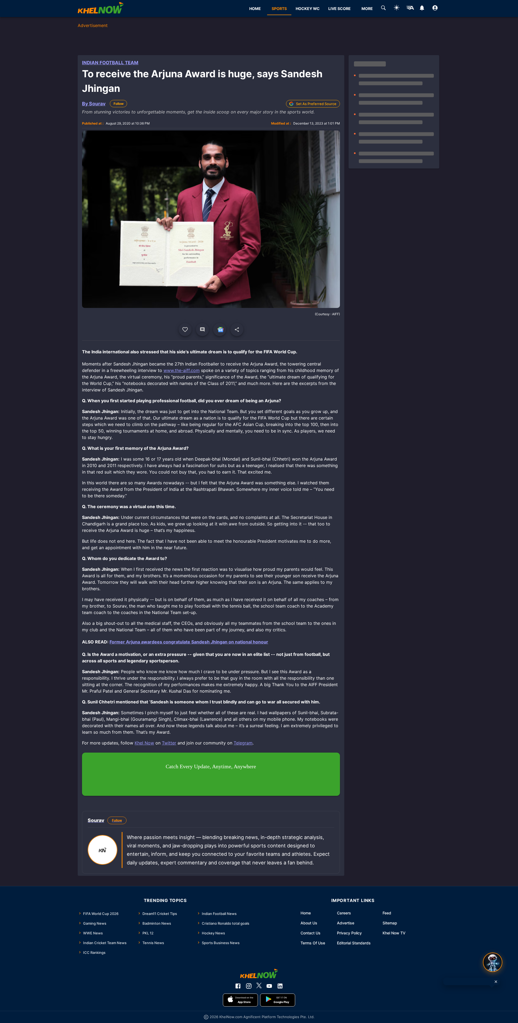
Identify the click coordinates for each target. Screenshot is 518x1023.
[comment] (202, 329)
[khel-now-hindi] (410, 9)
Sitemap (390, 923)
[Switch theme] (396, 8)
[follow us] (219, 329)
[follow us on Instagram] (249, 986)
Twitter (169, 743)
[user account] (435, 8)
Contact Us (311, 933)
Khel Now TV (394, 933)
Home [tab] (255, 8)
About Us (309, 923)
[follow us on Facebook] (238, 986)
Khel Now (144, 743)
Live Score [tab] (339, 8)
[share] (236, 329)
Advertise (345, 923)
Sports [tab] (279, 8)
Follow (119, 104)
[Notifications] (422, 8)
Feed (387, 913)
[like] (185, 329)
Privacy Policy (349, 933)
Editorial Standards (354, 943)
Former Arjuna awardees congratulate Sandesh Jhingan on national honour (189, 642)
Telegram (243, 743)
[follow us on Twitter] (259, 986)
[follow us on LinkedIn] (280, 986)
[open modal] (492, 962)
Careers (344, 913)
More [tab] (367, 8)
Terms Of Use (313, 943)
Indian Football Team (110, 62)
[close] (495, 981)
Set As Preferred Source (316, 104)
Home (306, 913)
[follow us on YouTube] (269, 986)
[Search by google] (383, 8)
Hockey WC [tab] (308, 8)
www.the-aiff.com (181, 370)
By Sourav (93, 103)
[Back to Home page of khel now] (101, 8)
